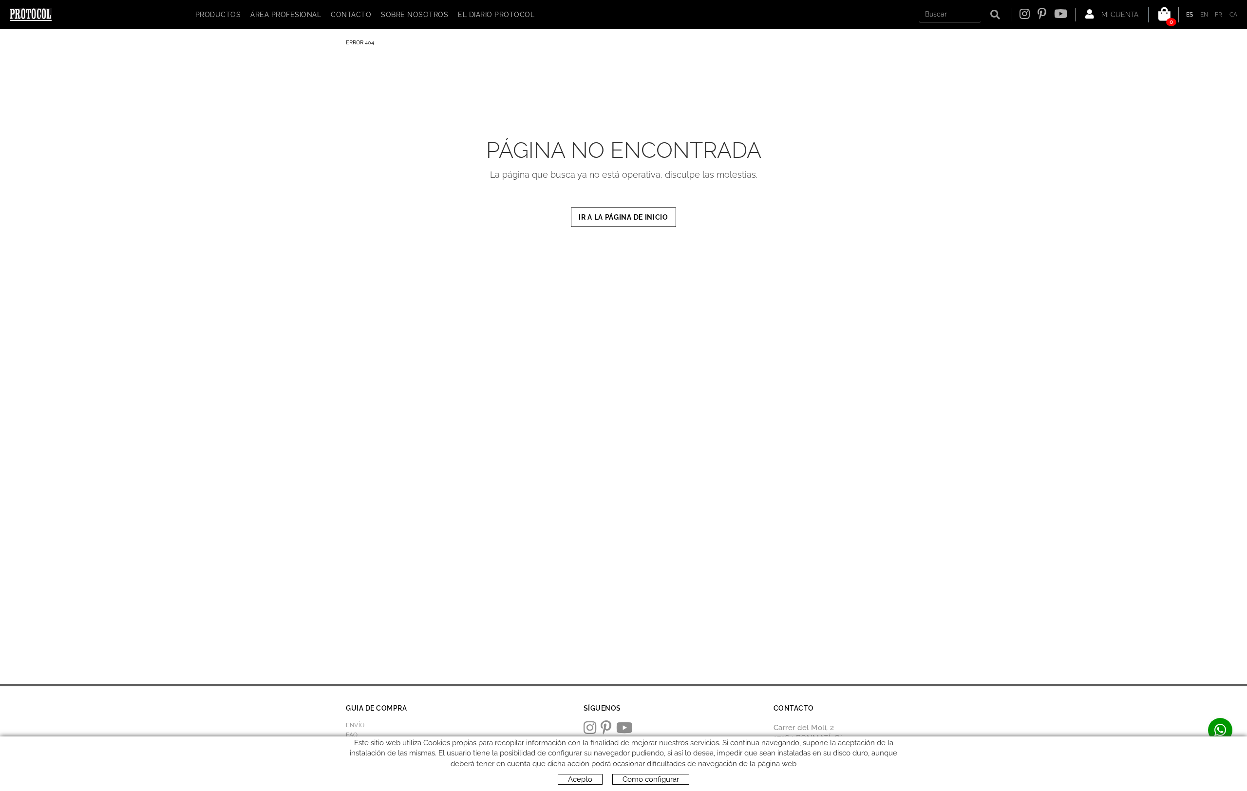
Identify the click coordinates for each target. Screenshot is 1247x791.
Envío (355, 725)
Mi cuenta (1118, 15)
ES (1189, 14)
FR (1219, 14)
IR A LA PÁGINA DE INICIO (623, 217)
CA (1233, 14)
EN (1204, 14)
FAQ (352, 735)
